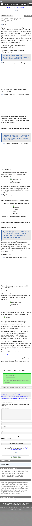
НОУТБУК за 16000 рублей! (16, 7)
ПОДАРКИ (29, 507)
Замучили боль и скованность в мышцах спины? (14, 398)
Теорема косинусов (10, 378)
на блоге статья (24, 38)
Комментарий (5, 408)
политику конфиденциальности (19, 449)
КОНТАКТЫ (16, 507)
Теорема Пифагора (10, 377)
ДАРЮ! (7, 4)
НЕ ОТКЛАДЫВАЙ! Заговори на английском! (13, 393)
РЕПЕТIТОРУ (14, 4)
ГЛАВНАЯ (2, 507)
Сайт (2, 431)
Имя (2, 422)
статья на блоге (12, 349)
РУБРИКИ (22, 507)
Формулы (24, 387)
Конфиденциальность (16, 509)
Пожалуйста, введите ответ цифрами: (11, 436)
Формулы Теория (11, 387)
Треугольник (18, 387)
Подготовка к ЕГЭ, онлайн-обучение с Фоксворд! (14, 396)
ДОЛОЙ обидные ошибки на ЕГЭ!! (10, 394)
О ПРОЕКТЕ (9, 507)
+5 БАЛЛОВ (23, 4)
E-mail (3, 426)
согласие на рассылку (20, 447)
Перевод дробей (10, 375)
